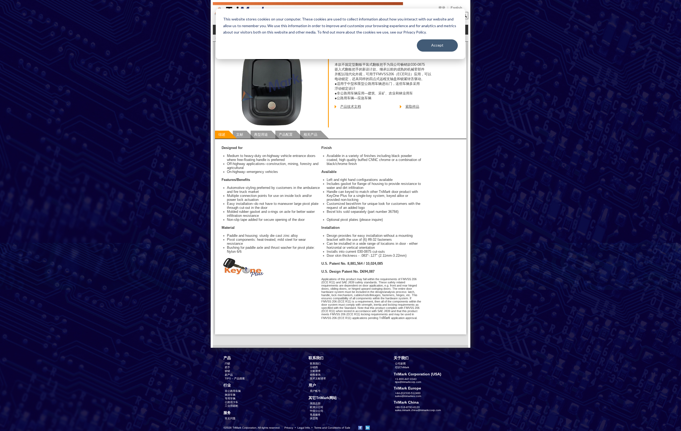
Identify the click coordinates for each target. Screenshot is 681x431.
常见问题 (230, 418)
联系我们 (315, 363)
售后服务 (315, 414)
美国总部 (315, 403)
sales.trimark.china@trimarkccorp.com (418, 410)
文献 (239, 134)
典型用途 (261, 134)
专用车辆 (230, 398)
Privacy (288, 427)
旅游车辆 (230, 394)
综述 (221, 134)
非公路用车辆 (233, 390)
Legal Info (303, 427)
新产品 (229, 374)
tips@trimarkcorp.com (408, 381)
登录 (441, 8)
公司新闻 (400, 363)
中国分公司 (316, 410)
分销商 (314, 367)
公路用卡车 (231, 402)
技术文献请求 (318, 378)
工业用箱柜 (231, 405)
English (456, 8)
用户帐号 (315, 390)
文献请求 (315, 371)
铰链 (227, 371)
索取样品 (412, 107)
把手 (227, 367)
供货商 (314, 418)
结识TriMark (402, 367)
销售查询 (315, 374)
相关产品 (310, 134)
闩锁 (227, 363)
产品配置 (286, 134)
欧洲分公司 (316, 407)
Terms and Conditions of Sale (332, 427)
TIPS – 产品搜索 (235, 378)
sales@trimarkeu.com (408, 396)
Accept (437, 45)
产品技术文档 (350, 107)
